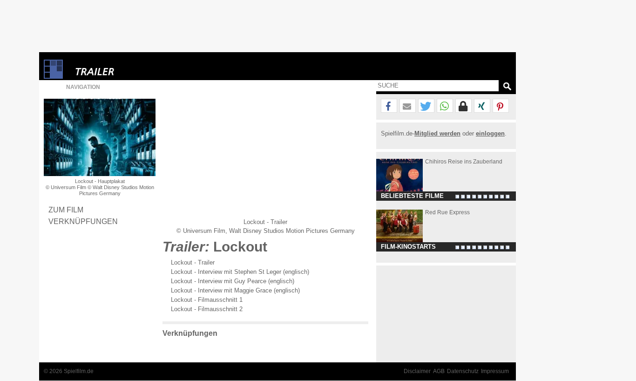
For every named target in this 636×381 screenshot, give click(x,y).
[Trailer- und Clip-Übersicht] (123, 69)
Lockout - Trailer (193, 262)
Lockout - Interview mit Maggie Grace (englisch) (235, 290)
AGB (439, 371)
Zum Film (65, 209)
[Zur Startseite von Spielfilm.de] (53, 76)
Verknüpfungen (83, 221)
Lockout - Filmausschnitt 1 (207, 299)
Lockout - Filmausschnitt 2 (207, 309)
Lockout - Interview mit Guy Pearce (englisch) (232, 281)
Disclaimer (417, 371)
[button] (389, 106)
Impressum (495, 371)
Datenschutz (463, 371)
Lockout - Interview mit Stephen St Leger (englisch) (240, 271)
